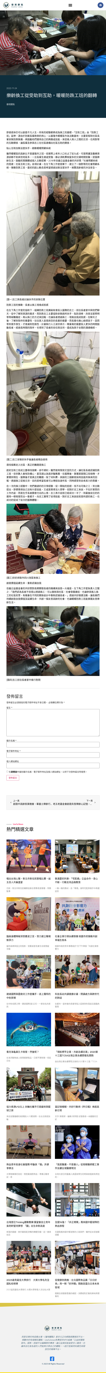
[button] (70, 5)
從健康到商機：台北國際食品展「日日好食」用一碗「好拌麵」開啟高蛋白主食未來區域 (77, 1284)
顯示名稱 (11, 741)
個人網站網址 (12, 761)
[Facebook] (100, 5)
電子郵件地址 (13, 751)
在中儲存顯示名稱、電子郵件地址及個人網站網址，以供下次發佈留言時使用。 (48, 772)
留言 (9, 708)
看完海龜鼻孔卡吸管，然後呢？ (22, 1052)
